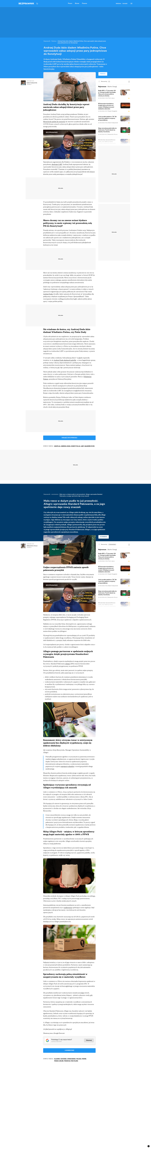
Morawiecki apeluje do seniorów (54, 122)
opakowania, (71, 1058)
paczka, (79, 1058)
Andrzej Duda (48, 294)
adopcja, (57, 446)
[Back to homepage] (26, 3)
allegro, (57, 1058)
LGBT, (82, 446)
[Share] (129, 82)
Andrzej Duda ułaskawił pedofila (65, 360)
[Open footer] (149, 1146)
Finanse (84, 3)
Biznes (77, 3)
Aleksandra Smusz (112, 134)
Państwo (102, 73)
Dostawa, (64, 1058)
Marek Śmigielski (112, 111)
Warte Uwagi (112, 86)
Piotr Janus (111, 98)
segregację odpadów (67, 766)
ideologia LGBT (57, 164)
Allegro (67, 664)
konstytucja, (75, 446)
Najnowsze (102, 86)
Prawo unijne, (59, 1060)
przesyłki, (67, 1060)
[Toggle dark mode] (37, 3)
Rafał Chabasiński (113, 122)
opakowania (68, 907)
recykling (74, 1060)
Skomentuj (105, 81)
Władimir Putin (89, 446)
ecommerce (103, 536)
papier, (84, 1058)
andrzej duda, (66, 446)
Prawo (70, 3)
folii (82, 993)
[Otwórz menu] (130, 3)
